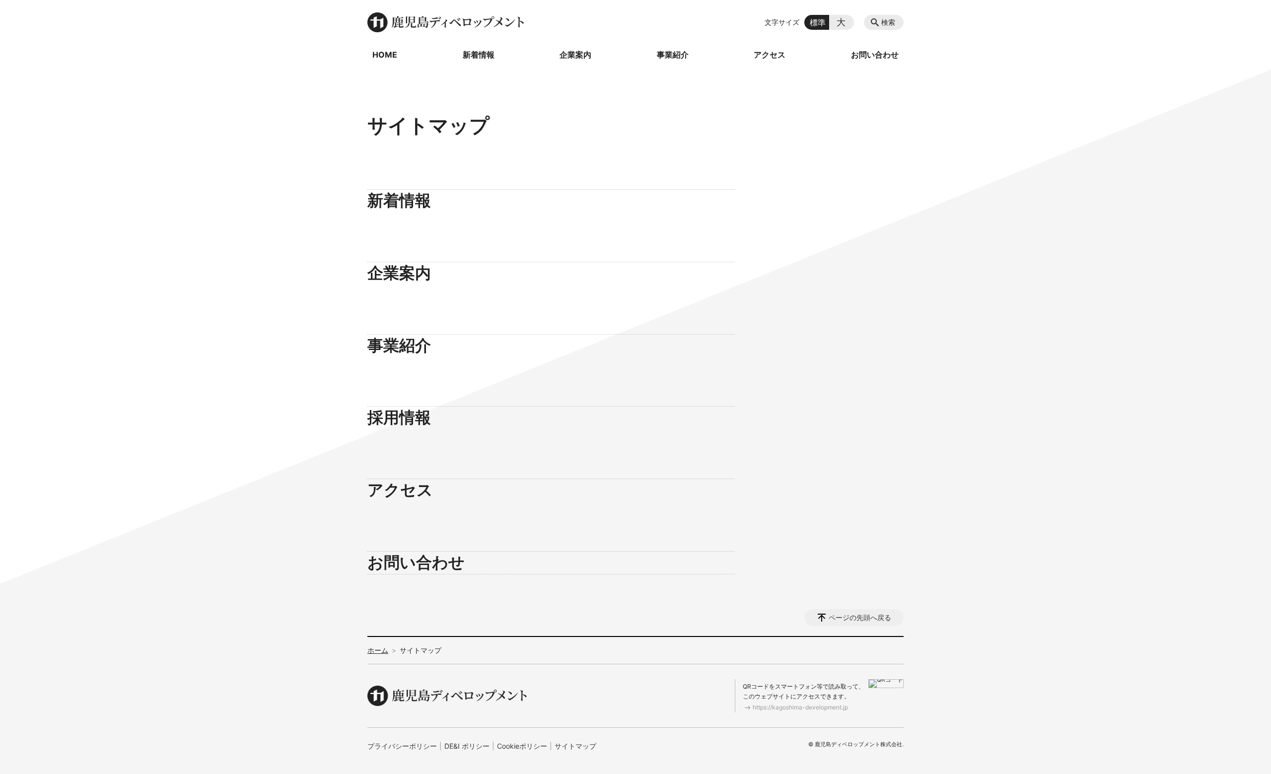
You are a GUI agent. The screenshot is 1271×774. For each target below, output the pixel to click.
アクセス (769, 55)
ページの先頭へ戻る (860, 617)
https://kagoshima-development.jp (800, 707)
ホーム (377, 650)
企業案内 (575, 55)
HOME (384, 55)
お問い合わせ (875, 55)
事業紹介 (673, 55)
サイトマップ (575, 746)
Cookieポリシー (522, 746)
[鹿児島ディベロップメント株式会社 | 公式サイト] (446, 22)
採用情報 (399, 417)
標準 (818, 22)
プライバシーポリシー (402, 746)
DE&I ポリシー (467, 746)
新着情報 (478, 55)
